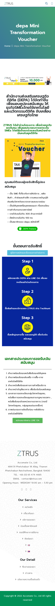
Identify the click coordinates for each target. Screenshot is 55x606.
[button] (27, 252)
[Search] (46, 3)
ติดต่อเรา (29, 538)
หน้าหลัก (29, 507)
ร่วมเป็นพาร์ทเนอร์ (29, 526)
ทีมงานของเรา (28, 566)
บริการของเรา (28, 519)
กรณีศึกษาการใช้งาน (28, 532)
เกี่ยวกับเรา (29, 513)
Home (7, 46)
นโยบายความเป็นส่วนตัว (29, 579)
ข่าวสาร (28, 573)
